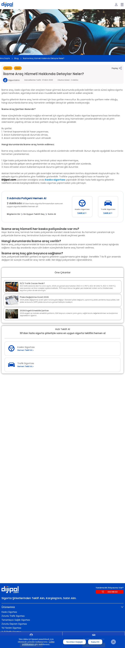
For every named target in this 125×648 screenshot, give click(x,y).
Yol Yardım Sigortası (11, 628)
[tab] (62, 607)
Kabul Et (95, 642)
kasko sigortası (55, 179)
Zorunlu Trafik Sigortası (13, 616)
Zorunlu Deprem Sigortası (14, 624)
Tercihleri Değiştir (74, 642)
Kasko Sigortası (9, 612)
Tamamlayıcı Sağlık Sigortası (16, 620)
